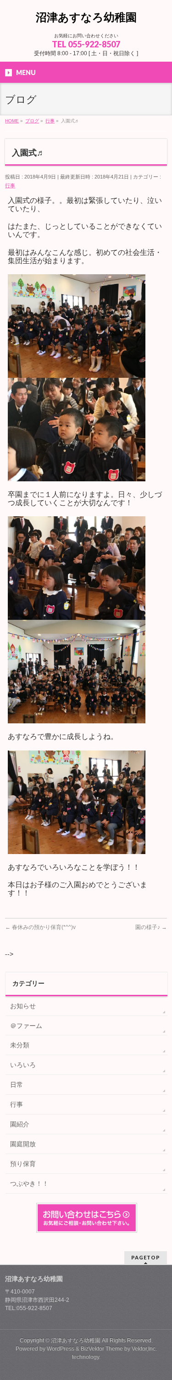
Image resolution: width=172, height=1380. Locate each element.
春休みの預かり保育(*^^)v (40, 927)
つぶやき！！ (29, 1183)
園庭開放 (23, 1144)
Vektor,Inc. (144, 1348)
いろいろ (23, 1064)
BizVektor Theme (102, 1348)
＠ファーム (26, 1025)
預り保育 (23, 1163)
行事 (10, 185)
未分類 (19, 1045)
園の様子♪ (151, 927)
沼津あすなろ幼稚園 (86, 17)
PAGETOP (145, 1257)
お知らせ (23, 1006)
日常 (16, 1084)
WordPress (60, 1348)
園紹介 (19, 1124)
